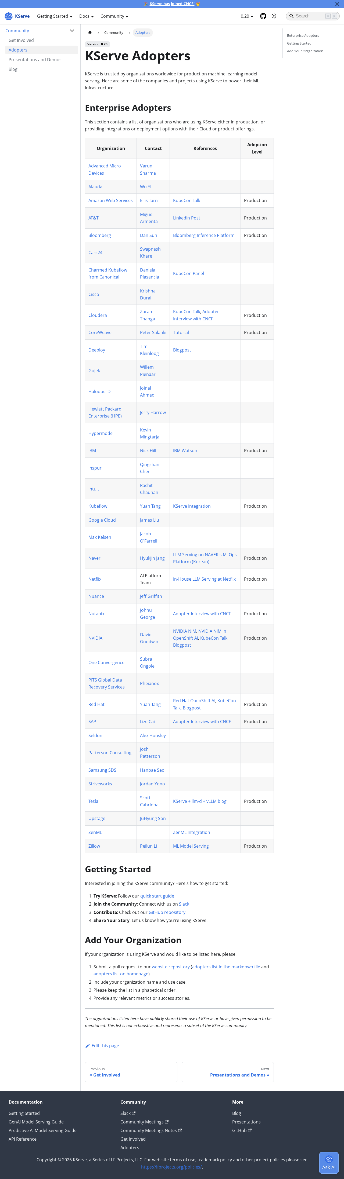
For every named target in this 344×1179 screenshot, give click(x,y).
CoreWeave (100, 332)
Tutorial (181, 332)
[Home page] (90, 32)
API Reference (23, 1139)
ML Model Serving (191, 846)
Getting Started (299, 43)
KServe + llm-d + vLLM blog (200, 801)
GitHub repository (167, 912)
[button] (40, 30)
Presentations (246, 1122)
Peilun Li (148, 846)
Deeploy (96, 350)
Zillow (94, 846)
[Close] (337, 4)
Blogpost (182, 350)
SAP (92, 721)
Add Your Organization (305, 51)
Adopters (129, 1148)
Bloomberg (99, 235)
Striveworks (100, 784)
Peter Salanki (153, 332)
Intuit (93, 489)
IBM (92, 450)
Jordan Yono (152, 784)
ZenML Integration (191, 832)
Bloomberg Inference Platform (204, 235)
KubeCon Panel (188, 273)
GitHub (239, 1130)
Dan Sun (148, 235)
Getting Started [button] (52, 16)
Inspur (95, 468)
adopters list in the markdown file (226, 967)
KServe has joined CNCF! (172, 3)
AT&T (93, 218)
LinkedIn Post (186, 218)
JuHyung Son (153, 818)
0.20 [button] (245, 16)
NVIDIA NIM (184, 631)
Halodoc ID (99, 391)
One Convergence (106, 662)
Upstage (96, 818)
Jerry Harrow (153, 412)
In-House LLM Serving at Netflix (204, 579)
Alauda (95, 187)
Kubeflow (97, 506)
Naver (94, 558)
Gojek (94, 371)
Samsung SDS (102, 770)
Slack (184, 904)
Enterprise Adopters (303, 35)
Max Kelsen (99, 537)
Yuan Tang (150, 506)
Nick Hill (148, 450)
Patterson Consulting (109, 753)
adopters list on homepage (121, 974)
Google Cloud (102, 520)
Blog (236, 1113)
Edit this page (105, 1046)
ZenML (95, 832)
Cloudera (97, 315)
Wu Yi (145, 187)
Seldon (95, 735)
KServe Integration (192, 506)
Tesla (93, 801)
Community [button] (112, 16)
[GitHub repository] (263, 16)
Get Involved (133, 1139)
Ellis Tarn (149, 200)
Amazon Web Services (110, 200)
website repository (171, 967)
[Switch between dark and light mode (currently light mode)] (274, 16)
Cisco (93, 294)
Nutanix (96, 614)
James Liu (149, 520)
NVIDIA (95, 638)
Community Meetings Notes (148, 1130)
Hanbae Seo (152, 770)
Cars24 (95, 252)
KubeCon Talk (186, 200)
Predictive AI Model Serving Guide (43, 1130)
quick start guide (157, 896)
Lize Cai (147, 721)
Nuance (96, 596)
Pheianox (149, 683)
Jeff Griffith (151, 596)
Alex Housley (153, 735)
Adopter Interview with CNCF (202, 614)
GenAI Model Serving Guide (36, 1122)
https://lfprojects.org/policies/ (171, 1167)
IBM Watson (185, 450)
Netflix (94, 579)
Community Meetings (142, 1122)
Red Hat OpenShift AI (194, 701)
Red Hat (96, 704)
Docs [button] (84, 16)
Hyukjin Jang (152, 558)
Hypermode (100, 433)
